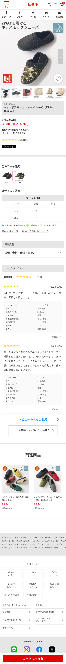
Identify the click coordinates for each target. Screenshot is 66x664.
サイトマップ (8, 628)
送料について (54, 574)
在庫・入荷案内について (35, 231)
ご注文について (33, 574)
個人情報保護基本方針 (45, 612)
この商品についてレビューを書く (33, 430)
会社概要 (6, 612)
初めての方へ (11, 574)
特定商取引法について (12, 620)
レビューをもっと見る (33, 419)
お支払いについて (33, 585)
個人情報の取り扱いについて (15, 605)
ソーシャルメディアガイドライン (44, 619)
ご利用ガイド (33, 564)
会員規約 (39, 605)
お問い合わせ (33, 595)
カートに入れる (33, 658)
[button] (60, 56)
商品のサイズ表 (10, 231)
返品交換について (54, 585)
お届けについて (11, 585)
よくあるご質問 (11, 595)
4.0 (20, 140)
